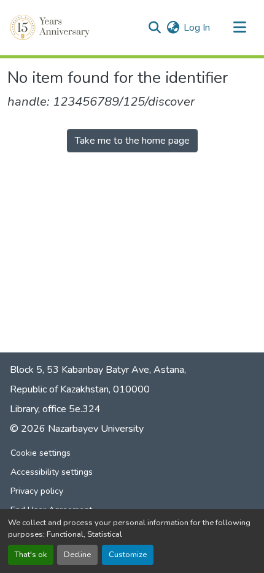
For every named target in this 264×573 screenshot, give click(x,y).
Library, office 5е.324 (55, 409)
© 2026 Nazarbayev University (77, 428)
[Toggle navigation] (239, 27)
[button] (51, 27)
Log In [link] (197, 27)
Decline (77, 554)
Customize (128, 554)
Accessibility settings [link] (51, 472)
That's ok (31, 554)
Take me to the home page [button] (132, 140)
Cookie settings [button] (40, 453)
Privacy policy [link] (36, 491)
